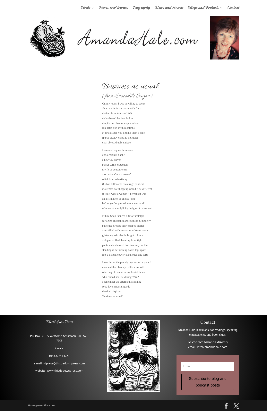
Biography (141, 8)
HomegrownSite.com (41, 405)
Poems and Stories (113, 8)
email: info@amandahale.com (207, 347)
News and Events (169, 8)
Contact (233, 8)
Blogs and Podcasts (203, 8)
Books (85, 8)
